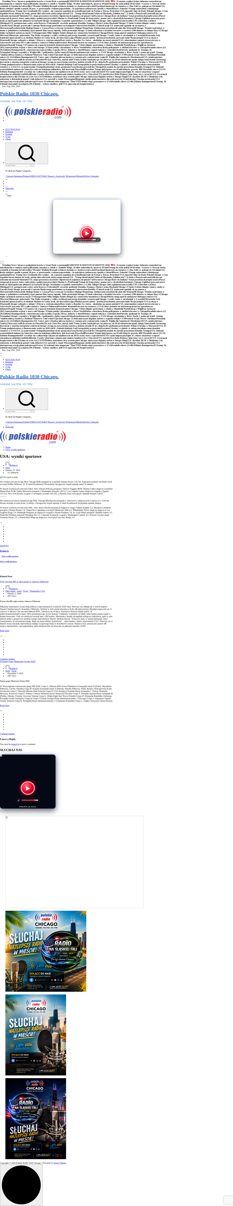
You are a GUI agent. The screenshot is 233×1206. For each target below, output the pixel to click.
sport (2, 546)
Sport (7, 468)
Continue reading (7, 659)
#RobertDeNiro (83, 176)
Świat (25, 591)
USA (6, 546)
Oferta (8, 139)
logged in (15, 744)
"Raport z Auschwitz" (56, 176)
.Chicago (9, 176)
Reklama (9, 132)
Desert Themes (59, 1163)
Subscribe (9, 188)
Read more (4, 631)
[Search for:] (18, 165)
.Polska (26, 176)
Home (8, 447)
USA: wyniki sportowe (15, 449)
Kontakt (8, 134)
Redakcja (14, 465)
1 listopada (94, 176)
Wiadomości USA (37, 591)
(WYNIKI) (42, 176)
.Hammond (18, 176)
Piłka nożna (10, 591)
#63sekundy (71, 176)
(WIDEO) (33, 176)
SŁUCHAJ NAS (12, 129)
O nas (7, 137)
